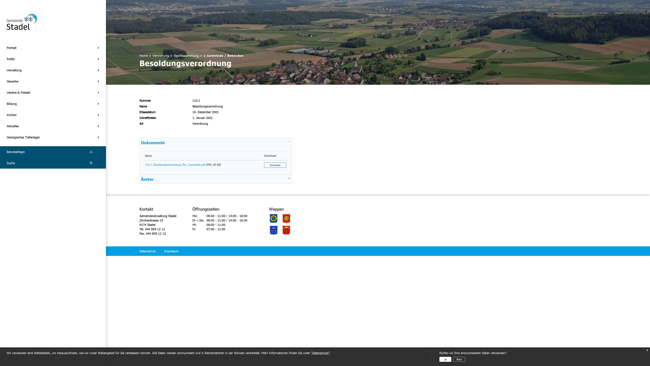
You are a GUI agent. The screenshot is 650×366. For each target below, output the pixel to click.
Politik (11, 59)
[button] (161, 55)
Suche (11, 163)
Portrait (11, 48)
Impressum (171, 251)
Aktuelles (13, 126)
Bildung (12, 104)
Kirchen (12, 115)
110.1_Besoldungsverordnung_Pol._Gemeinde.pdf (175, 164)
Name (148, 155)
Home (143, 55)
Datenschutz (147, 251)
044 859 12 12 (155, 229)
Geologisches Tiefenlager (23, 137)
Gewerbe (12, 81)
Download (270, 155)
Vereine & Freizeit (18, 92)
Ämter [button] (147, 179)
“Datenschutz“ (320, 353)
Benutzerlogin (16, 152)
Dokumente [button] (153, 142)
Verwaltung (14, 70)
